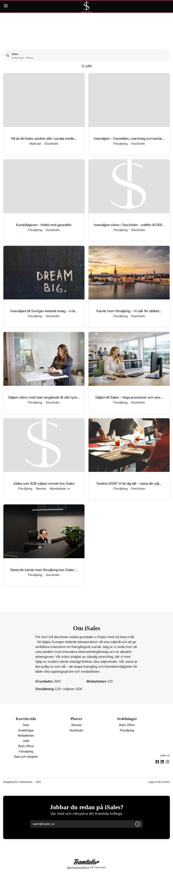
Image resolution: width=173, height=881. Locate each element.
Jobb (26, 741)
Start (26, 725)
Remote (76, 725)
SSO (38, 782)
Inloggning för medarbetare (17, 782)
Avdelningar (26, 730)
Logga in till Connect (159, 782)
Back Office (26, 746)
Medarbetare (26, 735)
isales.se (165, 755)
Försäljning (26, 751)
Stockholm (76, 730)
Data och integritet (26, 756)
